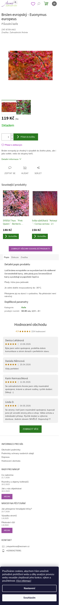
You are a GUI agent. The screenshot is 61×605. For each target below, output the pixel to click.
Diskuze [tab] (15, 257)
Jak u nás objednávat (11, 488)
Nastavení (29, 588)
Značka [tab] (24, 257)
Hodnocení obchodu (30, 324)
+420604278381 (13, 550)
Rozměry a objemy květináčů (15, 482)
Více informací (23, 581)
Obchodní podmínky (10, 449)
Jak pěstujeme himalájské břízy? (16, 509)
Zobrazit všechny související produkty (30, 248)
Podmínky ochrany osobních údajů (17, 453)
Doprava (5, 457)
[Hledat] (39, 4)
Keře (23, 307)
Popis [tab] (6, 257)
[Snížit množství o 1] (12, 138)
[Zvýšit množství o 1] (12, 135)
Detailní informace (10, 159)
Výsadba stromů (9, 515)
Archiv (7, 496)
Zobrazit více (30, 429)
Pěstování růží (8, 522)
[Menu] (54, 4)
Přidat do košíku (28, 136)
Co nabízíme (7, 475)
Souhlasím (29, 597)
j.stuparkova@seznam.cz (17, 546)
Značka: (14, 32)
